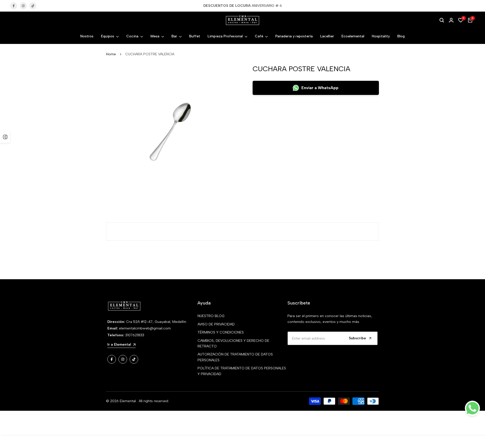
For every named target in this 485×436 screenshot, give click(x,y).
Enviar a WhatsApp (319, 87)
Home (111, 54)
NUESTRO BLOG (211, 316)
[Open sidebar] (5, 137)
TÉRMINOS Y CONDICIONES (221, 332)
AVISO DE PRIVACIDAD (216, 324)
